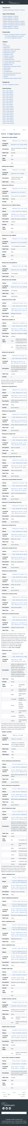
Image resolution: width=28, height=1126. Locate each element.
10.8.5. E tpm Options (8, 97)
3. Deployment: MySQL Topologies (11, 49)
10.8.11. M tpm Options (8, 108)
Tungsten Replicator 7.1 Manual (10, 26)
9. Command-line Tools (8, 59)
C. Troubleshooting (7, 71)
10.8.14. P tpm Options (8, 113)
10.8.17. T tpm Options (8, 118)
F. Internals (5, 76)
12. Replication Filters (8, 64)
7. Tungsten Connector (8, 56)
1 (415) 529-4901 (18, 1121)
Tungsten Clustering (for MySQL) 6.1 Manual (13, 21)
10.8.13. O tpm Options (8, 111)
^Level (14, 1092)
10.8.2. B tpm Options (8, 92)
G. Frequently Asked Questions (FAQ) (12, 78)
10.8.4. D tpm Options (8, 96)
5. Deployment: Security (8, 52)
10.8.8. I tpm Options (8, 102)
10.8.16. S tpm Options (8, 116)
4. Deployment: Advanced (9, 51)
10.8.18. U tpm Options (8, 120)
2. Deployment (6, 47)
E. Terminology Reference (9, 75)
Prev (4, 130)
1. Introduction (6, 46)
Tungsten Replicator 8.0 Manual (10, 28)
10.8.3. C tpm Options (8, 94)
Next (23, 130)
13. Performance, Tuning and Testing (12, 66)
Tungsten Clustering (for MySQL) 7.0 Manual (14, 23)
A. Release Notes (7, 68)
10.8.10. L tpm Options (8, 106)
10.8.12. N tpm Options (8, 109)
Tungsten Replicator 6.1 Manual (10, 19)
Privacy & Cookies (10, 1123)
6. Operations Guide (8, 54)
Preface (4, 44)
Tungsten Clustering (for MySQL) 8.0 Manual (14, 24)
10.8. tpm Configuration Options (13, 38)
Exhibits (25, 1123)
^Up (14, 130)
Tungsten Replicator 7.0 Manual (10, 18)
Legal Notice (19, 1123)
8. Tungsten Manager (8, 57)
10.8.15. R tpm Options (8, 114)
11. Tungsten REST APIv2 (8, 63)
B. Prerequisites (6, 69)
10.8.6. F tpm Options (8, 99)
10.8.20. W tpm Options (8, 123)
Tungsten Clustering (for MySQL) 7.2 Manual (14, 10)
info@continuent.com (8, 1121)
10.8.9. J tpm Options (8, 104)
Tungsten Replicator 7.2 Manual (10, 16)
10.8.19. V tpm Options (8, 121)
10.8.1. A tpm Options (8, 91)
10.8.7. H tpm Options (8, 101)
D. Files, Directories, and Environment (12, 73)
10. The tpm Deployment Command (14, 36)
